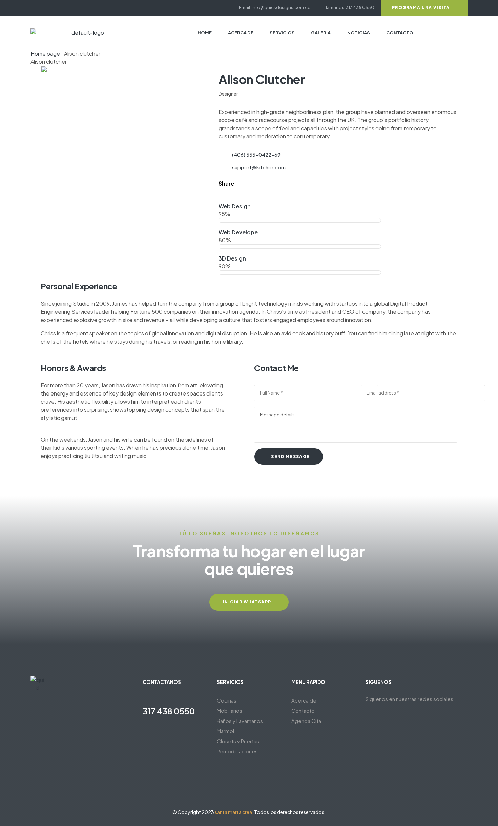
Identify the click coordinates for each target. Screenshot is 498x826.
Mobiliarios (229, 710)
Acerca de (303, 700)
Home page (45, 53)
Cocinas (226, 700)
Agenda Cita (306, 720)
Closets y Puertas (238, 741)
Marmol (225, 731)
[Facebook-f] (32, 7)
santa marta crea (233, 812)
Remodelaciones (237, 751)
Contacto (303, 710)
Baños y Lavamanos (240, 720)
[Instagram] (44, 7)
